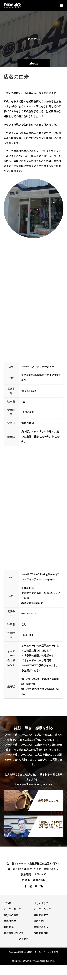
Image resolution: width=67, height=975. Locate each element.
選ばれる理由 (11, 915)
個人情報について (14, 933)
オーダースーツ (12, 909)
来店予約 (39, 921)
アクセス (24, 939)
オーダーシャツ (42, 909)
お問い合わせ (41, 927)
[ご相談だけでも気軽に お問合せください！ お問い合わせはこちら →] (33, 817)
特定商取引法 (41, 933)
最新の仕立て (41, 915)
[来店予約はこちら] (33, 792)
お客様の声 (10, 921)
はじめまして (41, 903)
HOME (7, 903)
